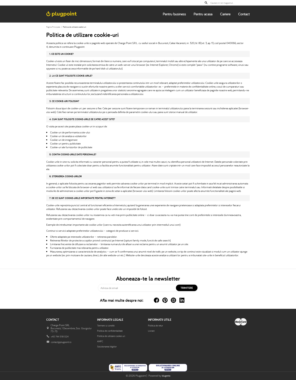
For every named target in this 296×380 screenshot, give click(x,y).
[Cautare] (206, 3)
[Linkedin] (182, 300)
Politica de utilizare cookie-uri (111, 336)
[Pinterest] (165, 300)
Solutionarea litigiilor (107, 346)
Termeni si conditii (106, 325)
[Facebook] (156, 300)
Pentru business (174, 14)
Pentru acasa (203, 14)
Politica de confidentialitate (110, 330)
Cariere (225, 14)
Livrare (151, 330)
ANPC (100, 341)
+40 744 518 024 (60, 336)
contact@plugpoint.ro (61, 342)
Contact (244, 14)
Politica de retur (155, 325)
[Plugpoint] (61, 14)
